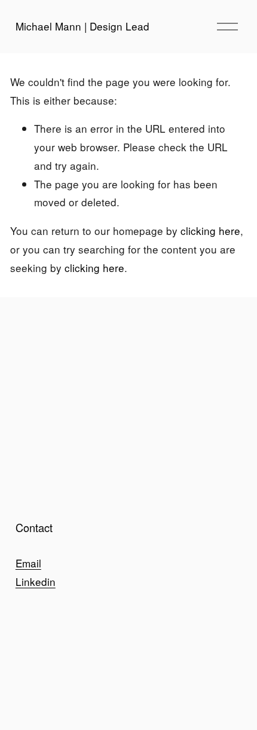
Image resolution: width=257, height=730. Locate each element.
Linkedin (36, 581)
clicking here (210, 230)
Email (28, 562)
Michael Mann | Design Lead (82, 26)
